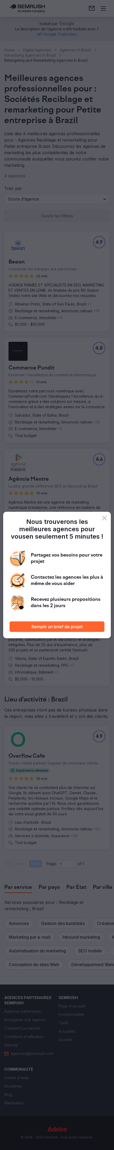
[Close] (104, 518)
